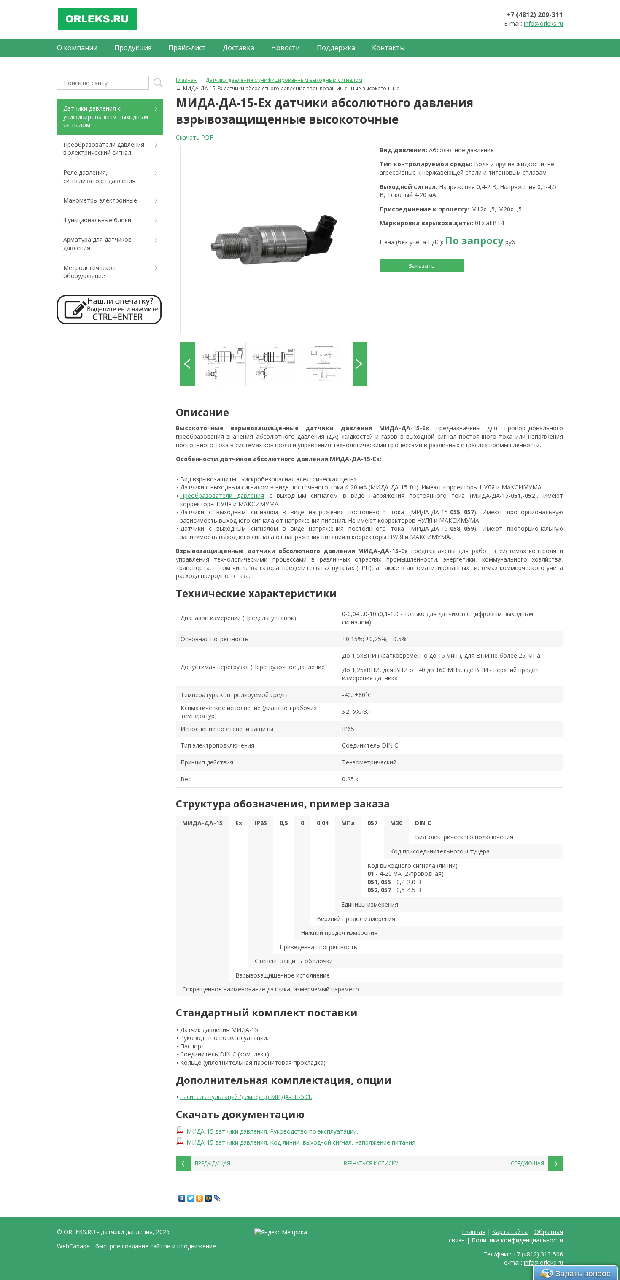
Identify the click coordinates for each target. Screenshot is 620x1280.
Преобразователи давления (222, 495)
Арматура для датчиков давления (97, 243)
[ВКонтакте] (182, 1198)
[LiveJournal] (217, 1198)
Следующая (527, 1163)
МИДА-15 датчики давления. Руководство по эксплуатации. (272, 1131)
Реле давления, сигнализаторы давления (99, 176)
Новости (285, 47)
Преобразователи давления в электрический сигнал (103, 148)
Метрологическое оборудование (89, 272)
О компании (77, 47)
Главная (186, 79)
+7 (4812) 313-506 (538, 1254)
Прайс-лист (187, 47)
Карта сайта (510, 1232)
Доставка (238, 47)
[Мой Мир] (208, 1198)
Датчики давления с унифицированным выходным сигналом (283, 79)
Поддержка (336, 47)
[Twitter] (190, 1198)
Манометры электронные (100, 200)
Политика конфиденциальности (517, 1240)
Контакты (388, 47)
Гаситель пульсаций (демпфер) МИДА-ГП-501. (246, 1097)
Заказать (422, 266)
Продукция (132, 47)
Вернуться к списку (371, 1163)
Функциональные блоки (97, 220)
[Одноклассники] (199, 1198)
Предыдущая (212, 1163)
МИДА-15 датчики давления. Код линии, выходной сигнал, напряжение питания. (301, 1142)
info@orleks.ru (543, 23)
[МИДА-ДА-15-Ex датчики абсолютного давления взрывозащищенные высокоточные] (273, 239)
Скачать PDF (194, 137)
